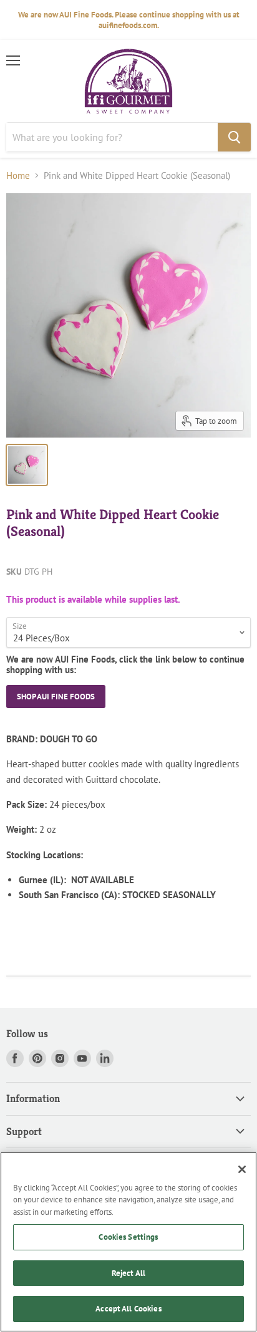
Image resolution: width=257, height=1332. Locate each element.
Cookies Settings (128, 1237)
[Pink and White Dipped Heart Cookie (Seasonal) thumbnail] (27, 465)
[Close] (242, 1169)
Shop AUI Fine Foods (56, 696)
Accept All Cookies (128, 1308)
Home (18, 175)
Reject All (128, 1273)
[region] (128, 1242)
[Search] (234, 137)
